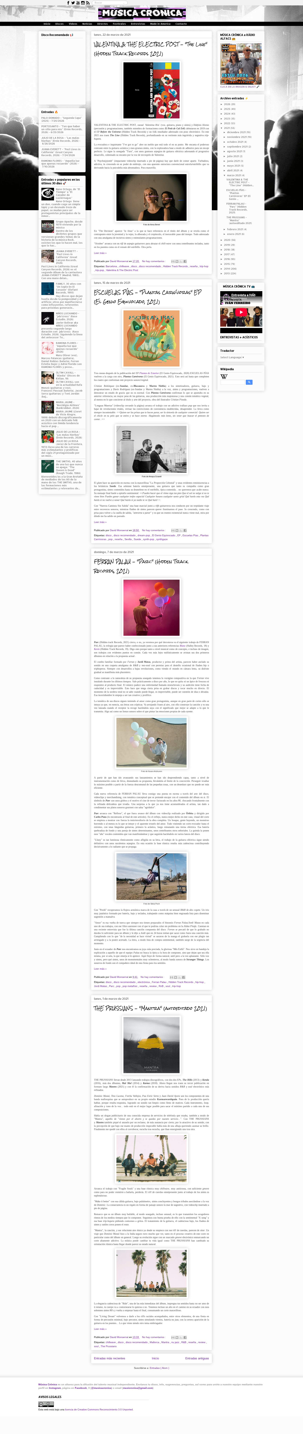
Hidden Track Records (175, 266)
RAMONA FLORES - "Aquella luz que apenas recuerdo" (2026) (60, 162)
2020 (227, 239)
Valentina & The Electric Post (122, 270)
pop (110, 539)
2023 (227, 118)
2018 (227, 249)
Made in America (160, 23)
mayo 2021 (234, 165)
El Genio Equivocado (164, 535)
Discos (59, 23)
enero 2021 (234, 233)
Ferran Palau (159, 982)
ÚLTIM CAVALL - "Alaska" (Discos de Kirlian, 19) (68, 375)
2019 (227, 244)
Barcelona (112, 266)
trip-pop (100, 270)
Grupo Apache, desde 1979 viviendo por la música (69, 224)
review (153, 986)
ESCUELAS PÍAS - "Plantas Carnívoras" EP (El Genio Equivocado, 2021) (147, 297)
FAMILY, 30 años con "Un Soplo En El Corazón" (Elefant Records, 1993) (68, 288)
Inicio (47, 23)
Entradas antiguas (197, 1358)
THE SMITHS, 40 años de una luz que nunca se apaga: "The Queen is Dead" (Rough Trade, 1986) (69, 467)
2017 (227, 254)
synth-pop (149, 539)
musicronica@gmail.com (138, 1388)
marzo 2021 (234, 175)
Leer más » (100, 253)
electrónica (144, 982)
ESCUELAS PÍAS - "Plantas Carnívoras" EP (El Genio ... (238, 194)
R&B (184, 1342)
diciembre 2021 (236, 132)
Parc (112, 986)
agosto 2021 (235, 151)
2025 (227, 108)
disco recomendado (150, 266)
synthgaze (162, 539)
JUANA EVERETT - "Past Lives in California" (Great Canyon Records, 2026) (60, 152)
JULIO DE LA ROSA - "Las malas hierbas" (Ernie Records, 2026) (60, 139)
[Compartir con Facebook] (185, 261)
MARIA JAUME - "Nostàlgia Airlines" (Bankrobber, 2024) (68, 405)
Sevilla (128, 539)
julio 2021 (233, 156)
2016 (227, 259)
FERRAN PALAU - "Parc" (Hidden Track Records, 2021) (237, 208)
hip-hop (199, 982)
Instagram (55, 1388)
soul (168, 986)
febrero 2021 (235, 229)
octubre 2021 (235, 141)
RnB (161, 986)
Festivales (119, 23)
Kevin (97, 649)
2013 (227, 273)
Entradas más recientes (109, 1358)
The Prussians (109, 1346)
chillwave (124, 266)
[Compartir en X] (181, 261)
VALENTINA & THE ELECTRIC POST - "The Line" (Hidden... (240, 182)
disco (134, 266)
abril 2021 (233, 170)
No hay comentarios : (154, 261)
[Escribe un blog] (177, 261)
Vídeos (73, 23)
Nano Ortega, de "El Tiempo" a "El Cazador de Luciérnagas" (68, 193)
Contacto (181, 23)
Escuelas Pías (191, 535)
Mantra (165, 1342)
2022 (227, 123)
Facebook (81, 1388)
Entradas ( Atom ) (159, 1368)
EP (179, 535)
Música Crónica (47, 1384)
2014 (227, 268)
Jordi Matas (101, 986)
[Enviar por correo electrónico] (173, 261)
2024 (227, 113)
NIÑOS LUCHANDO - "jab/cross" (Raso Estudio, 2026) (67, 316)
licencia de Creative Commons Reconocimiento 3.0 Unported (99, 1409)
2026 (227, 104)
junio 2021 (233, 160)
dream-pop (144, 535)
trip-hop (204, 266)
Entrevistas (138, 23)
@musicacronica (101, 1388)
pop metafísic (130, 986)
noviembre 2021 (237, 136)
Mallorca (155, 1342)
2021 (227, 127)
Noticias (87, 23)
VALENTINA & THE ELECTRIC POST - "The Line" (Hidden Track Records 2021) (150, 49)
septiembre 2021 (237, 146)
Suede (138, 539)
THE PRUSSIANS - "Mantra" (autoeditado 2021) (150, 1008)
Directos (102, 23)
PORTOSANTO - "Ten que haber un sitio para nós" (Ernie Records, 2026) (61, 129)
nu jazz (175, 1342)
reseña (194, 266)
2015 (227, 263)
